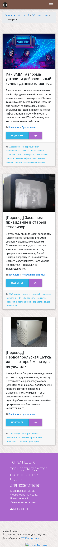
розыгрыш (28, 154)
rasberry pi (11, 298)
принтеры (11, 441)
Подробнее (17, 135)
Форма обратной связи (24, 494)
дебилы (25, 150)
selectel (36, 294)
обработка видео (41, 301)
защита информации (26, 158)
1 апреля (23, 441)
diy (20, 298)
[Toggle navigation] (51, 5)
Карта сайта (20, 508)
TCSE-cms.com (30, 538)
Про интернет (29, 127)
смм (19, 154)
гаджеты (26, 294)
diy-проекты (29, 298)
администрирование (32, 437)
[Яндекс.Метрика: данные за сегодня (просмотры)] (36, 545)
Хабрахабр (14, 146)
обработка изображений (19, 301)
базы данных (37, 150)
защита (10, 158)
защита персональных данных (30, 162)
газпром (11, 154)
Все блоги (14, 127)
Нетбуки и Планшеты (33, 274)
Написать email (19, 498)
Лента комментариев (23, 502)
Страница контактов (22, 490)
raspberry (46, 294)
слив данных (42, 154)
